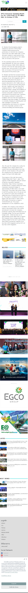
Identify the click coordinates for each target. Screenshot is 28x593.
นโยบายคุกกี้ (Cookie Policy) (11, 572)
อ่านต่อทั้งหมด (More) (6, 575)
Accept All (13, 583)
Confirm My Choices (13, 587)
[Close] (26, 559)
